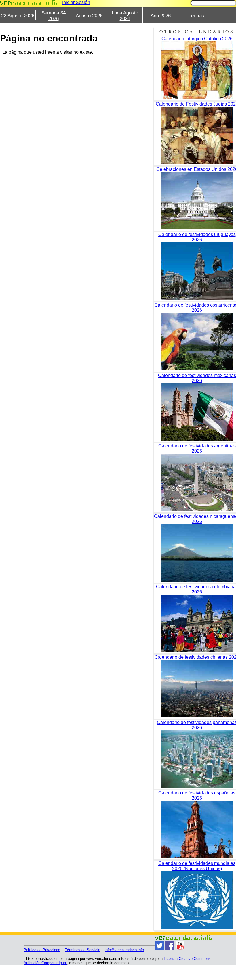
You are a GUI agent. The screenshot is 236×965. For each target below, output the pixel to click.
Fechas (196, 15)
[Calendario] (29, 2)
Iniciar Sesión (76, 2)
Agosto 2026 (89, 15)
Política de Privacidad (42, 950)
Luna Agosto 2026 (125, 15)
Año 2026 (161, 15)
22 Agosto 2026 (17, 15)
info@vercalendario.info (124, 950)
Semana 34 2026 (53, 15)
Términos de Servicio (82, 950)
